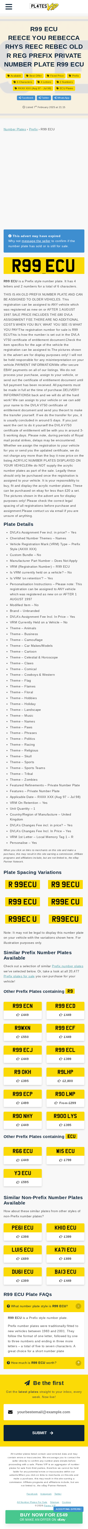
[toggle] (78, 1306)
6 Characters (24, 82)
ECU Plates (66, 88)
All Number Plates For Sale (32, 1502)
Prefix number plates (67, 966)
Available (15, 75)
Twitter (45, 97)
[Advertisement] (44, 180)
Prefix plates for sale (19, 976)
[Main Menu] (9, 7)
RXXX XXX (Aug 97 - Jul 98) (34, 88)
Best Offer (35, 75)
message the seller (36, 241)
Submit (39, 1433)
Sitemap (54, 1502)
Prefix (75, 75)
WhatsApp (62, 97)
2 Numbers (66, 82)
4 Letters (45, 82)
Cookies (66, 1502)
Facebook (27, 97)
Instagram (46, 1494)
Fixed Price (56, 75)
